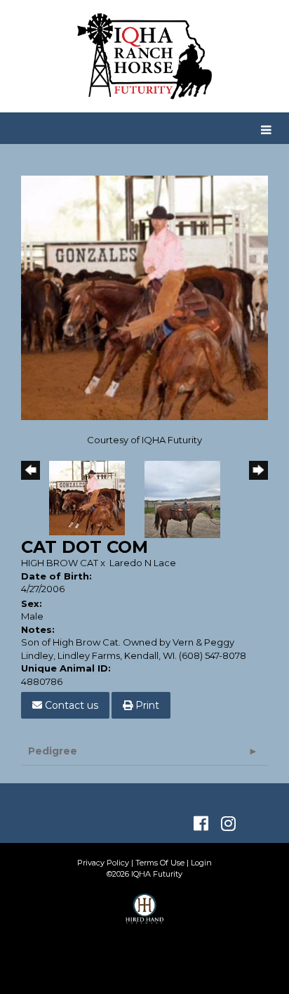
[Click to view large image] (144, 297)
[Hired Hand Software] (145, 915)
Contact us (70, 705)
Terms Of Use (159, 863)
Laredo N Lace (142, 562)
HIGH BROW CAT (59, 562)
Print (146, 705)
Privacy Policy (103, 863)
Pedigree (52, 751)
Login (201, 863)
